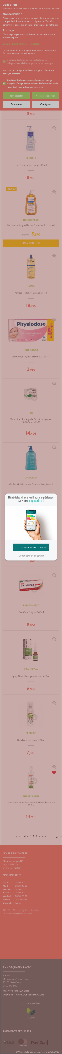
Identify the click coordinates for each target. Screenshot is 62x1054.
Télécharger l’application (31, 547)
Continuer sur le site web (31, 555)
